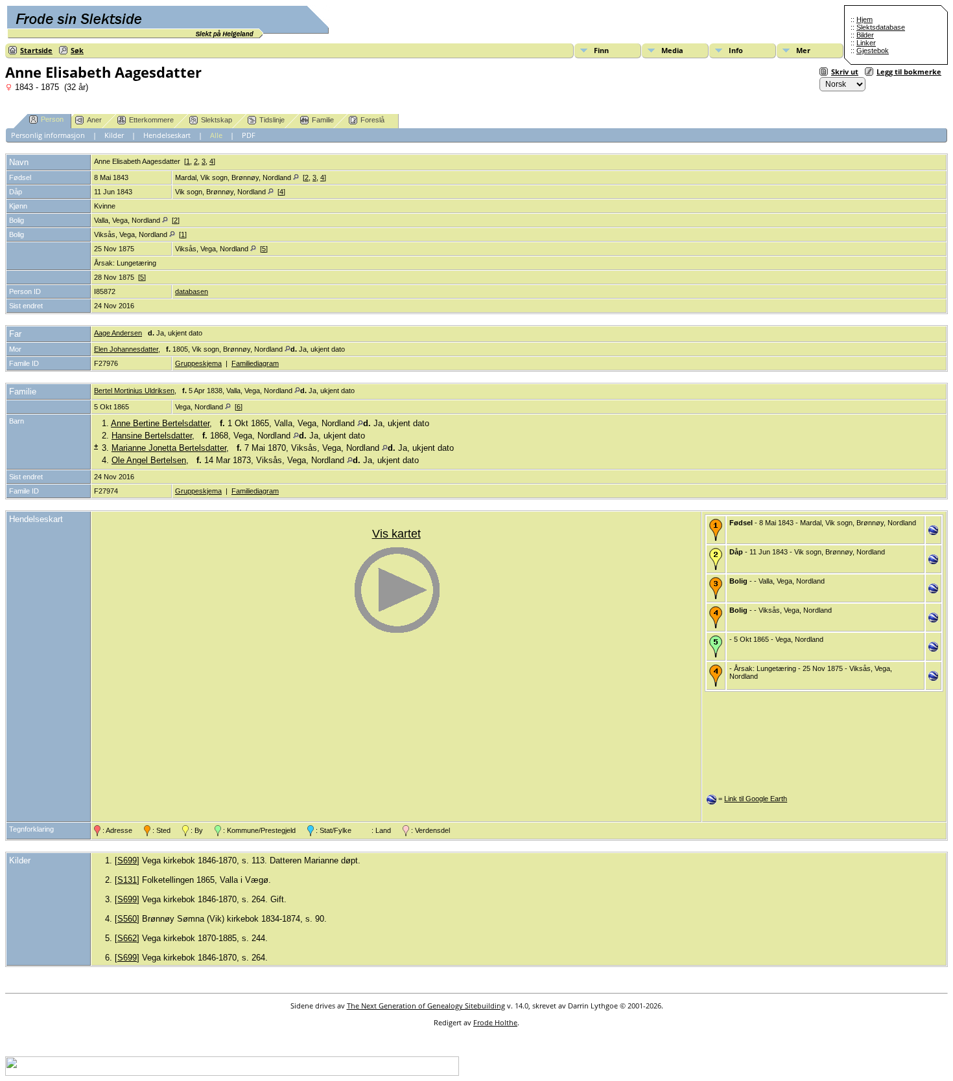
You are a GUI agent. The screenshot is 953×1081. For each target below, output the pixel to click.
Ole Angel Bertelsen (149, 460)
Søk (77, 50)
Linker (866, 43)
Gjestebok (872, 50)
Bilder (865, 35)
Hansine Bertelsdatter (152, 435)
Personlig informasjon (48, 135)
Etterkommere (151, 120)
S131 (127, 880)
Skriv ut (844, 71)
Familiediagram (255, 363)
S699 (127, 860)
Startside (36, 50)
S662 (127, 938)
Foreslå (372, 120)
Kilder (114, 135)
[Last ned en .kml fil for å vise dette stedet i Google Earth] (933, 532)
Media (672, 50)
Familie (323, 120)
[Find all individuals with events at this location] (296, 177)
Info (736, 50)
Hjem (864, 19)
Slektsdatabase (880, 27)
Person (52, 119)
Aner (94, 120)
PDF (248, 135)
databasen (191, 291)
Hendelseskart (167, 135)
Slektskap (216, 120)
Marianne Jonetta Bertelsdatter (169, 448)
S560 (127, 919)
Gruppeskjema (198, 363)
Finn (601, 50)
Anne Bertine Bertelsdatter (160, 423)
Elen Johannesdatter (126, 349)
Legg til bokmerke (909, 71)
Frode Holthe (495, 1022)
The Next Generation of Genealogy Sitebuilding (426, 1005)
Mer (803, 50)
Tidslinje (272, 120)
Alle (216, 135)
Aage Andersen (118, 333)
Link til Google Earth (755, 798)
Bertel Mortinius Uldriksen (134, 390)
